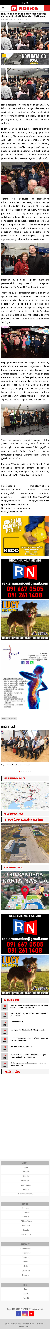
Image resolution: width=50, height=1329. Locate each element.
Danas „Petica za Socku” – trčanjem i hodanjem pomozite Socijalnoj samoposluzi (28, 1055)
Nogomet (25, 1208)
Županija (26, 1172)
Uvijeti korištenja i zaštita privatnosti (22, 1324)
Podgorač (25, 1275)
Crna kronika (25, 1181)
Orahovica (26, 1270)
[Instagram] (25, 1313)
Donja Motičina (25, 1248)
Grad (4, 718)
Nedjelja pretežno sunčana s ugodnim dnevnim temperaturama (28, 1064)
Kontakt (26, 1298)
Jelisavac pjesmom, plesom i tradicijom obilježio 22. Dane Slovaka (29, 1014)
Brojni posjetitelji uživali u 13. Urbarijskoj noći (27, 1030)
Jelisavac (25, 1262)
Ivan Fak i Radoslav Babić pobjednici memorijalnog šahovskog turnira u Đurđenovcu (29, 1006)
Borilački (26, 1230)
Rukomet (26, 1212)
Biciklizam (26, 1226)
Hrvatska (26, 1176)
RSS (25, 1289)
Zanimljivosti (26, 1185)
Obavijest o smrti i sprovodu (21, 1046)
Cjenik (26, 1293)
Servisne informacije (25, 1194)
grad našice (12, 718)
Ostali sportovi (26, 1234)
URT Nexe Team (26, 1221)
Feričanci (26, 1257)
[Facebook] (18, 1313)
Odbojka (26, 1217)
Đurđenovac (26, 1253)
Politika (26, 1189)
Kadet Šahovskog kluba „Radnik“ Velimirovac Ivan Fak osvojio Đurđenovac (29, 1039)
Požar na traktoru (17, 1021)
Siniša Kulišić (9, 19)
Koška (26, 1266)
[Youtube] (31, 1313)
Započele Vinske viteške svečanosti (15, 764)
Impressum (39, 1324)
